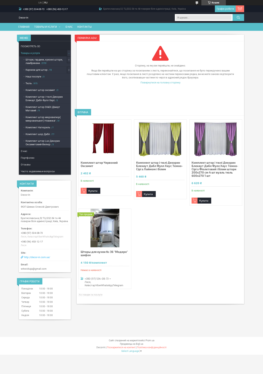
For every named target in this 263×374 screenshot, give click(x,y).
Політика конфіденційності (152, 347)
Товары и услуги (45, 26)
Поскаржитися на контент (121, 347)
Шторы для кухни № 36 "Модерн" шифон (104, 253)
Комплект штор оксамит (40, 90)
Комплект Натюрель (38, 127)
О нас (69, 26)
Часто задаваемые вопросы (38, 171)
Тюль (29, 83)
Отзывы (26, 164)
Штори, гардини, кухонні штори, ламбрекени (44, 61)
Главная (23, 26)
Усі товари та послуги (90, 294)
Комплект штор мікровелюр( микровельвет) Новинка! (43, 119)
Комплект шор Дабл (38, 134)
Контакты (84, 26)
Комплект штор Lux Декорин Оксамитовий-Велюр (43, 142)
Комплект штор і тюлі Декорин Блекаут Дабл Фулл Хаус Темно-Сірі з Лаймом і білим (159, 166)
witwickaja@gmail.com (34, 268)
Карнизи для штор (37, 69)
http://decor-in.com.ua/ (37, 257)
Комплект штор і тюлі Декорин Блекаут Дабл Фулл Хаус (44, 98)
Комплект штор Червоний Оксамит (99, 164)
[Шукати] (238, 17)
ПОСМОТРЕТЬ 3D (30, 46)
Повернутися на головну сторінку (160, 82)
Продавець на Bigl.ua (131, 344)
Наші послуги (33, 76)
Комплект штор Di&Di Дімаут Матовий (43, 109)
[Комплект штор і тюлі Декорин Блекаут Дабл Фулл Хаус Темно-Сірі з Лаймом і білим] (160, 139)
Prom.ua (150, 340)
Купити (92, 190)
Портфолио (27, 157)
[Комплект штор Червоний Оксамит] (105, 139)
